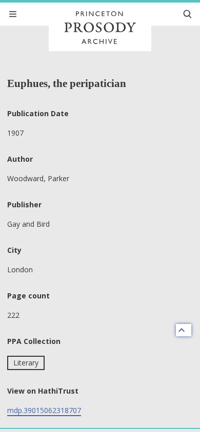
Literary (25, 363)
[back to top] (183, 330)
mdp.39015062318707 (44, 410)
